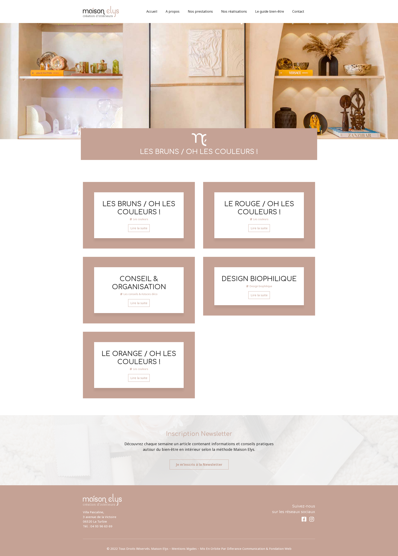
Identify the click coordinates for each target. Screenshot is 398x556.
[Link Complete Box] (139, 215)
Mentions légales (184, 548)
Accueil (151, 11)
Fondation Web (280, 548)
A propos (173, 11)
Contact (298, 11)
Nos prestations (200, 11)
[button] (199, 464)
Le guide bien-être (269, 11)
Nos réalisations (234, 11)
